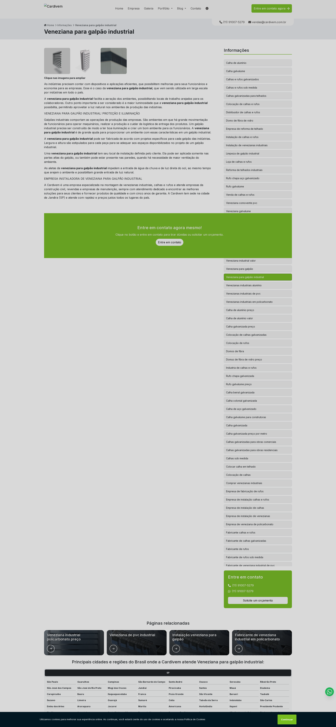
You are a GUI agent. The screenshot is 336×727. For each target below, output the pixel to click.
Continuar (287, 719)
